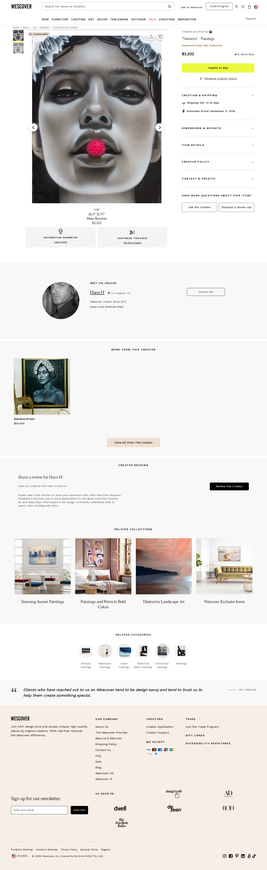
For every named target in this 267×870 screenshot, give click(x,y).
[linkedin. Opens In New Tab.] (243, 856)
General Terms (89, 849)
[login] (236, 6)
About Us (101, 726)
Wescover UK (104, 773)
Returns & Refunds (108, 738)
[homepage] (22, 6)
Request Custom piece (221, 78)
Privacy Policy (69, 849)
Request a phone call (237, 207)
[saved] (243, 7)
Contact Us (103, 750)
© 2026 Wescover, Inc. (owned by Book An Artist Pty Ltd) (67, 856)
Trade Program (219, 6)
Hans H (97, 292)
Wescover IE (103, 779)
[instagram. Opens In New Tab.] (225, 856)
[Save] (160, 37)
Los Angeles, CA (120, 293)
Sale (98, 761)
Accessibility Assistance (208, 743)
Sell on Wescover (192, 7)
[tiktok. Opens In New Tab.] (254, 856)
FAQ (98, 755)
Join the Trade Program (202, 726)
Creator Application (159, 726)
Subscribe (79, 809)
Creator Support (157, 732)
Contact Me (206, 291)
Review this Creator (229, 486)
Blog (98, 767)
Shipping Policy (106, 744)
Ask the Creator (199, 207)
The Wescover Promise (111, 732)
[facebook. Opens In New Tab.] (231, 856)
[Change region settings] (256, 7)
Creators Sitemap (47, 849)
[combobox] (108, 6)
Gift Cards (195, 735)
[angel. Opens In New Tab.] (249, 856)
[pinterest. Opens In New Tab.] (237, 856)
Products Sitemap (22, 849)
